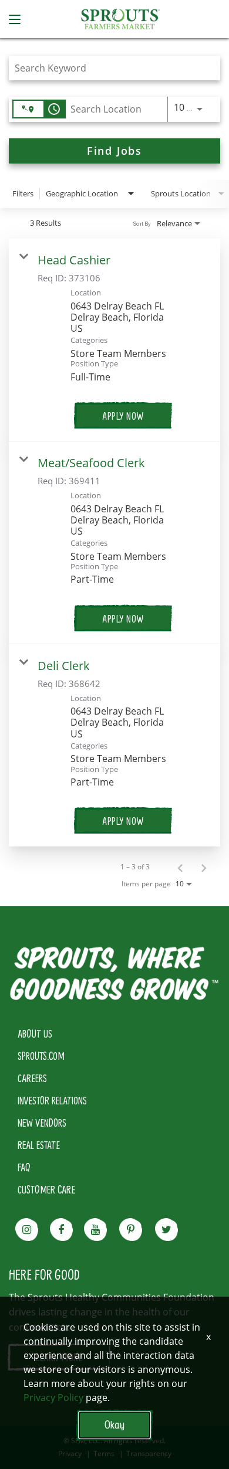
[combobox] (109, 67)
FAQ (24, 1167)
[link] (114, 340)
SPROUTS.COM (41, 1055)
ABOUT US (35, 1033)
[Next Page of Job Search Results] (203, 867)
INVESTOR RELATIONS (52, 1100)
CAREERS (32, 1078)
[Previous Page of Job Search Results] (180, 867)
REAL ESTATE (39, 1144)
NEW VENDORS (42, 1122)
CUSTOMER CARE (46, 1189)
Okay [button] (114, 1425)
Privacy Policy (53, 1397)
